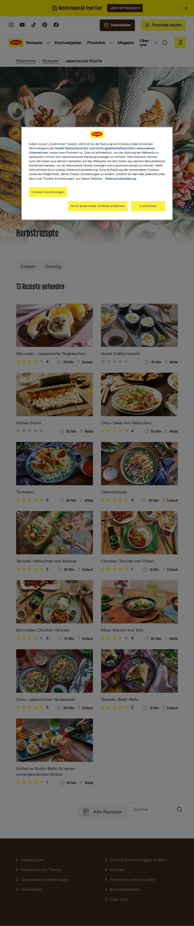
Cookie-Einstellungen (47, 192)
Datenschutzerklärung (120, 178)
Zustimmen (148, 206)
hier (134, 174)
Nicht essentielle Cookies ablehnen (97, 206)
